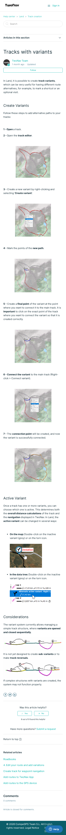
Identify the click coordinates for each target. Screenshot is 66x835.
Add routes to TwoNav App (18, 777)
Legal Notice (32, 827)
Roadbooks (9, 759)
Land (21, 16)
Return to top (10, 739)
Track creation (35, 16)
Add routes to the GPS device (20, 783)
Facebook (5, 695)
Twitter (10, 695)
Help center (9, 16)
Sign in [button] (55, 5)
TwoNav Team (20, 60)
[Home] (12, 7)
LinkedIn (15, 695)
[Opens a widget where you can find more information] (54, 829)
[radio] (24, 713)
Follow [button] (33, 70)
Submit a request (46, 728)
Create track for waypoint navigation (23, 771)
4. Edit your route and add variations (23, 765)
